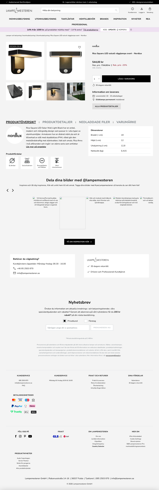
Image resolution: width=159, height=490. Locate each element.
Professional (79, 24)
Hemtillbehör (23, 466)
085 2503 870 (23, 380)
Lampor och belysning (13, 35)
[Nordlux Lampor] (108, 46)
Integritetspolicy (98, 444)
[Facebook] (16, 436)
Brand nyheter (136, 441)
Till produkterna (90, 29)
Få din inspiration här (78, 241)
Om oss (98, 436)
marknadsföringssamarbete (135, 446)
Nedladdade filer (94, 122)
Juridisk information (98, 439)
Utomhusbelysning (42, 35)
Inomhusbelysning (28, 35)
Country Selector (98, 446)
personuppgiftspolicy (113, 355)
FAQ (23, 385)
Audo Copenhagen (23, 458)
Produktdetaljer (57, 122)
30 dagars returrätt (135, 383)
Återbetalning (98, 385)
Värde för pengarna (23, 463)
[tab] (23, 122)
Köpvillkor (98, 441)
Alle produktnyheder (23, 468)
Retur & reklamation (98, 383)
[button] (15, 91)
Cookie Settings (135, 439)
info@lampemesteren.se (28, 273)
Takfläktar (67, 18)
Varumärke (126, 122)
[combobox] (80, 10)
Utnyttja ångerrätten (98, 388)
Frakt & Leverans (98, 380)
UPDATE (115, 29)
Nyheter (136, 18)
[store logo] (19, 10)
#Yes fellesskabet (135, 436)
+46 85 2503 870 (25, 268)
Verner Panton (23, 461)
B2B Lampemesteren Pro (135, 444)
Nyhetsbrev (136, 380)
